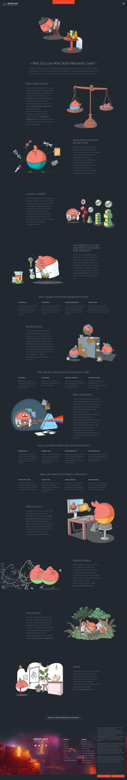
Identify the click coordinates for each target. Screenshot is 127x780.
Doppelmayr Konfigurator (42, 106)
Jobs (64, 753)
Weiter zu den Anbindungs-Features (62, 718)
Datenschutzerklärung (70, 760)
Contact (40, 753)
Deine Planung (67, 748)
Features (57, 2)
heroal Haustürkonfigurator (42, 638)
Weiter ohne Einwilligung (104, 776)
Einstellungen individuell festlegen (106, 773)
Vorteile (65, 744)
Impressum (66, 758)
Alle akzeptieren (117, 776)
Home (65, 741)
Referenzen (66, 751)
